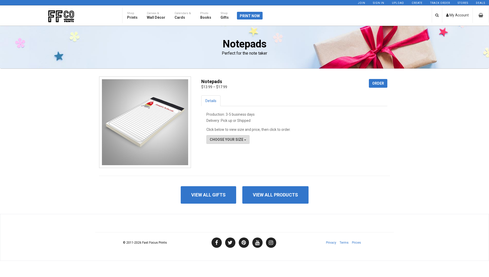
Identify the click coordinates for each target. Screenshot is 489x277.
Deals (480, 3)
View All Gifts (208, 194)
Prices (356, 242)
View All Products (275, 194)
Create (417, 3)
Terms (344, 242)
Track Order (440, 3)
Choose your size (227, 139)
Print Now (250, 16)
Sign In (378, 3)
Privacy (331, 242)
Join (361, 3)
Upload (398, 3)
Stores (463, 3)
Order (378, 83)
